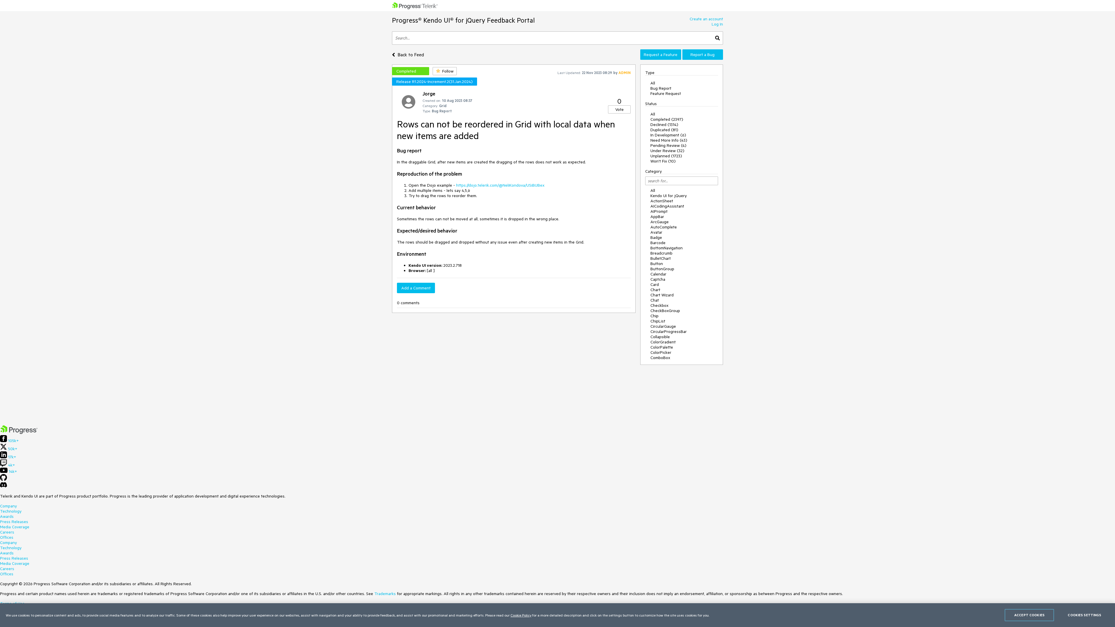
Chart (655, 289)
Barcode (658, 242)
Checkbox (659, 305)
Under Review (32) (667, 150)
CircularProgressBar (668, 331)
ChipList (657, 321)
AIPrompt (659, 211)
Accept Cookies (1029, 615)
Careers (7, 532)
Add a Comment (416, 288)
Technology (10, 511)
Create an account (706, 18)
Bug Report (660, 88)
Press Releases (14, 521)
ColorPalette (661, 347)
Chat (654, 300)
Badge (656, 237)
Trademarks (385, 593)
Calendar (658, 274)
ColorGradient (663, 342)
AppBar (657, 216)
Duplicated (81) (664, 129)
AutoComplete (663, 227)
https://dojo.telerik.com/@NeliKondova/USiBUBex (500, 185)
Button (656, 263)
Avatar (656, 232)
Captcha (657, 279)
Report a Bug (702, 54)
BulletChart (660, 258)
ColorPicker (660, 352)
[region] (557, 615)
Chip (654, 315)
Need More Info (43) (668, 140)
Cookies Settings (1084, 615)
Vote (619, 109)
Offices (6, 537)
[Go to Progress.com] (19, 432)
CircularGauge (663, 326)
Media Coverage (14, 526)
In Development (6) (668, 135)
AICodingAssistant (667, 206)
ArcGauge (659, 221)
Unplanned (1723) (666, 155)
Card (654, 284)
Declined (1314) (664, 124)
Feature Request (665, 93)
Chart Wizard (662, 295)
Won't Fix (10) (663, 161)
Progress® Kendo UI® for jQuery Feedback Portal (463, 20)
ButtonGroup (662, 268)
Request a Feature (660, 54)
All (652, 83)
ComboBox (660, 357)
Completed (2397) (666, 119)
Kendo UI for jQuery (668, 195)
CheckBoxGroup (665, 310)
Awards (7, 516)
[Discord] (3, 486)
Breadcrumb (661, 253)
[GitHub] (3, 479)
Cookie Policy (520, 615)
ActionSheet (661, 200)
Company (8, 506)
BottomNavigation (666, 248)
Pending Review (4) (668, 145)
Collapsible (660, 336)
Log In (717, 24)
